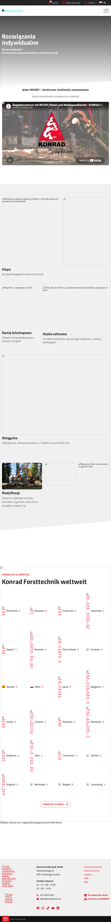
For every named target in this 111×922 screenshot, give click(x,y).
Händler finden (53, 804)
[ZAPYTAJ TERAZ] (5, 919)
